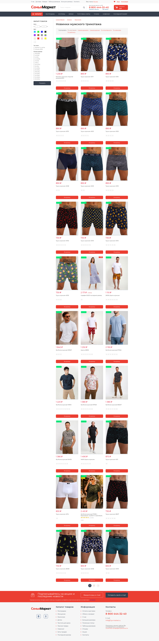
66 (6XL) (37, 79)
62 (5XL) (37, 75)
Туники (96, 14)
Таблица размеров (54, 1)
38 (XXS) (37, 53)
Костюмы (61, 14)
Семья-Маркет (43, 7)
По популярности (106, 30)
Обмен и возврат (88, 614)
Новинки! (106, 14)
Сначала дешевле (83, 30)
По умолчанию (72, 30)
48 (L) (37, 62)
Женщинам (62, 614)
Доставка (38, 1)
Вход (118, 1)
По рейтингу (71, 32)
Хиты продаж (62, 632)
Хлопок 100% (39, 49)
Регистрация (124, 1)
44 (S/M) (37, 59)
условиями (92, 600)
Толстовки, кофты (83, 14)
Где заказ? (105, 9)
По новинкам (117, 30)
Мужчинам (61, 617)
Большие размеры (67, 1)
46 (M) (37, 60)
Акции (84, 632)
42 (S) (37, 57)
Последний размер (120, 14)
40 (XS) (37, 55)
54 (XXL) (37, 68)
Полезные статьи (88, 623)
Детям (60, 620)
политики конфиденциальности (117, 628)
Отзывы (85, 629)
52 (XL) (37, 66)
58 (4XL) (37, 71)
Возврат (44, 1)
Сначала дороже (95, 30)
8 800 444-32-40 (99, 7)
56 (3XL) (37, 70)
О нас (32, 1)
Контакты (77, 1)
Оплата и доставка (88, 611)
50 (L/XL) (37, 64)
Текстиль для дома (64, 623)
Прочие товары (63, 626)
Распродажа (50, 14)
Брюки (71, 14)
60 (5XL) (37, 73)
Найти (83, 7)
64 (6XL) (37, 77)
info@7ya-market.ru (113, 620)
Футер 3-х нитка (40, 47)
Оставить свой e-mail (117, 595)
